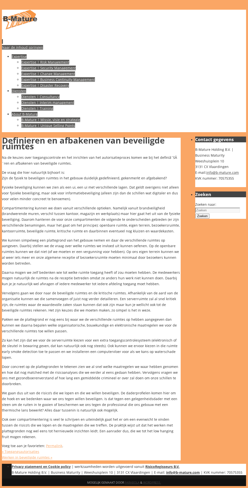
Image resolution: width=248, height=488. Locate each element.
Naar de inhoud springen (22, 47)
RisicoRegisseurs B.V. (162, 466)
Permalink (54, 445)
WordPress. (152, 482)
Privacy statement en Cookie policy (41, 466)
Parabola (132, 482)
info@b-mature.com (222, 172)
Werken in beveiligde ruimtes (27, 457)
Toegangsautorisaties (20, 451)
